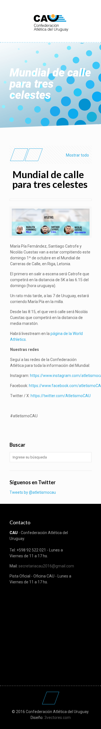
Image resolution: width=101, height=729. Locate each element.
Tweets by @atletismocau (33, 492)
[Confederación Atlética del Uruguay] (50, 22)
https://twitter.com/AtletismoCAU (61, 395)
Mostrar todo (77, 155)
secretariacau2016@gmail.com (46, 566)
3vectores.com (57, 717)
